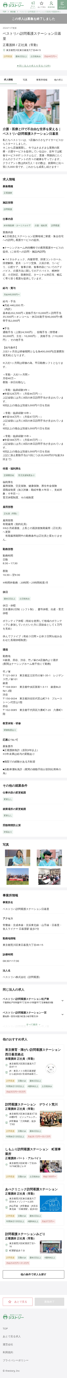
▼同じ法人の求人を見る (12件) (33, 65)
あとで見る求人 (12, 1336)
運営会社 (8, 1344)
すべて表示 (31, 1024)
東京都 (12, 11)
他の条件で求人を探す (33, 1274)
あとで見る (20, 1301)
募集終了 (49, 1301)
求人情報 (8, 79)
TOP (4, 11)
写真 (25, 79)
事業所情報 (41, 79)
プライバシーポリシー (16, 1360)
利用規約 (8, 1352)
